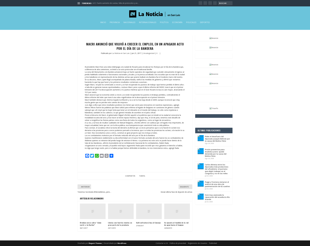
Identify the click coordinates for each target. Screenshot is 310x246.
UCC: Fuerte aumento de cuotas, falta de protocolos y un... (116, 3)
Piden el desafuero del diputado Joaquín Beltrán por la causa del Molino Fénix (217, 138)
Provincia (115, 22)
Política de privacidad (178, 243)
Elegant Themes (95, 243)
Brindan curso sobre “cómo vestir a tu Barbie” (90, 223)
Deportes (205, 22)
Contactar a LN (162, 243)
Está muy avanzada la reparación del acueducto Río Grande (217, 197)
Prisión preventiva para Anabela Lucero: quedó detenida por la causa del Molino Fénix (215, 152)
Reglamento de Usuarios (197, 243)
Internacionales (147, 22)
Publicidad (213, 243)
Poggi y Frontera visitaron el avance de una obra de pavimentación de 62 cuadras (217, 184)
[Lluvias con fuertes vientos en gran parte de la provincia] (121, 211)
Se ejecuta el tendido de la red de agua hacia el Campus (176, 223)
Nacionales (129, 22)
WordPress (121, 243)
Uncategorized (149, 53)
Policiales (191, 22)
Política (164, 22)
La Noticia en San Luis (121, 53)
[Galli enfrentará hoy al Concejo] (149, 211)
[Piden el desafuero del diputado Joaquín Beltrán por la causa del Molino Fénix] (201, 138)
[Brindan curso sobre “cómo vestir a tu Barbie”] (93, 211)
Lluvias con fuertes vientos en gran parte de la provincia (120, 223)
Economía (177, 22)
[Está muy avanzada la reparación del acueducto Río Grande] (201, 197)
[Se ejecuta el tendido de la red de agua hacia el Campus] (177, 211)
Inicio (103, 22)
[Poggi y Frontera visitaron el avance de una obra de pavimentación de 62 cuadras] (201, 184)
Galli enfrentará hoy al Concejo (148, 222)
